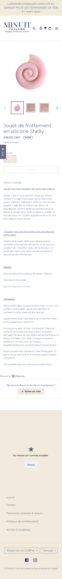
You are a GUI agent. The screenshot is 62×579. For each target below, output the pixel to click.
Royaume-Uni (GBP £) (21, 550)
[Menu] (56, 28)
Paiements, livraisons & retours (24, 513)
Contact (11, 504)
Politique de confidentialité (22, 521)
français (48, 550)
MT (13, 568)
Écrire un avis (34, 392)
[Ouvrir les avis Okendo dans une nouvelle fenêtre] (12, 376)
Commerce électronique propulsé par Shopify (36, 568)
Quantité (8, 153)
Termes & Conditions (18, 529)
